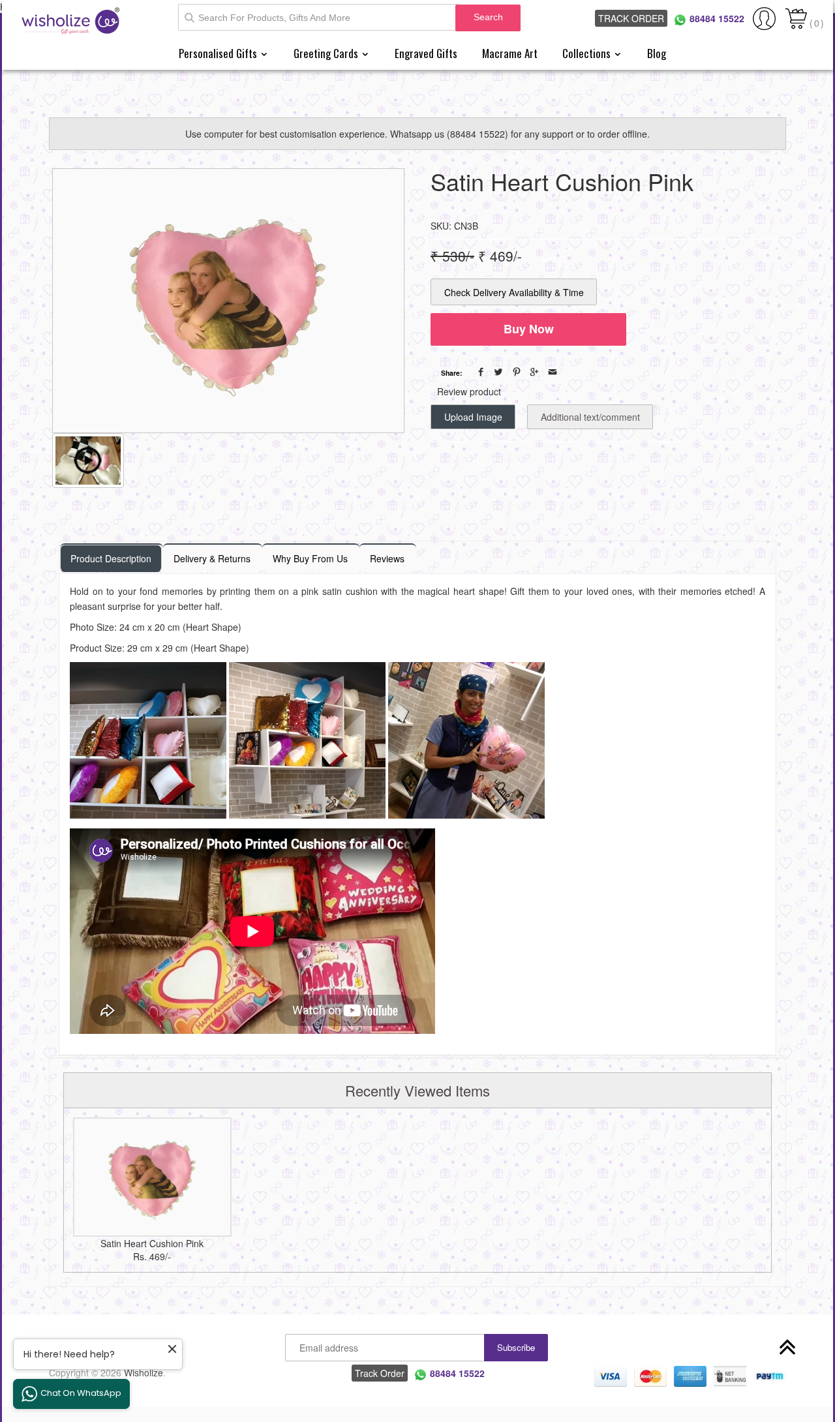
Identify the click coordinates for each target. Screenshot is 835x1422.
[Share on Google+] (534, 371)
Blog (656, 53)
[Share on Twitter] (498, 371)
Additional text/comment (590, 416)
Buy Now (529, 328)
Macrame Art (510, 53)
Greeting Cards (327, 53)
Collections (587, 53)
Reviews (387, 558)
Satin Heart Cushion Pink (152, 1243)
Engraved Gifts (426, 53)
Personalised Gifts (219, 53)
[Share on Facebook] (481, 371)
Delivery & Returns (212, 558)
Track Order (631, 18)
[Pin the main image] (517, 371)
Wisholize (143, 1372)
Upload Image (473, 416)
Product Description (110, 558)
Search (488, 17)
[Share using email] (552, 371)
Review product (469, 391)
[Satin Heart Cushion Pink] (152, 1177)
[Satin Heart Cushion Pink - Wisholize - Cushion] (228, 300)
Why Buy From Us (310, 558)
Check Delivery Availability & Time (514, 292)
